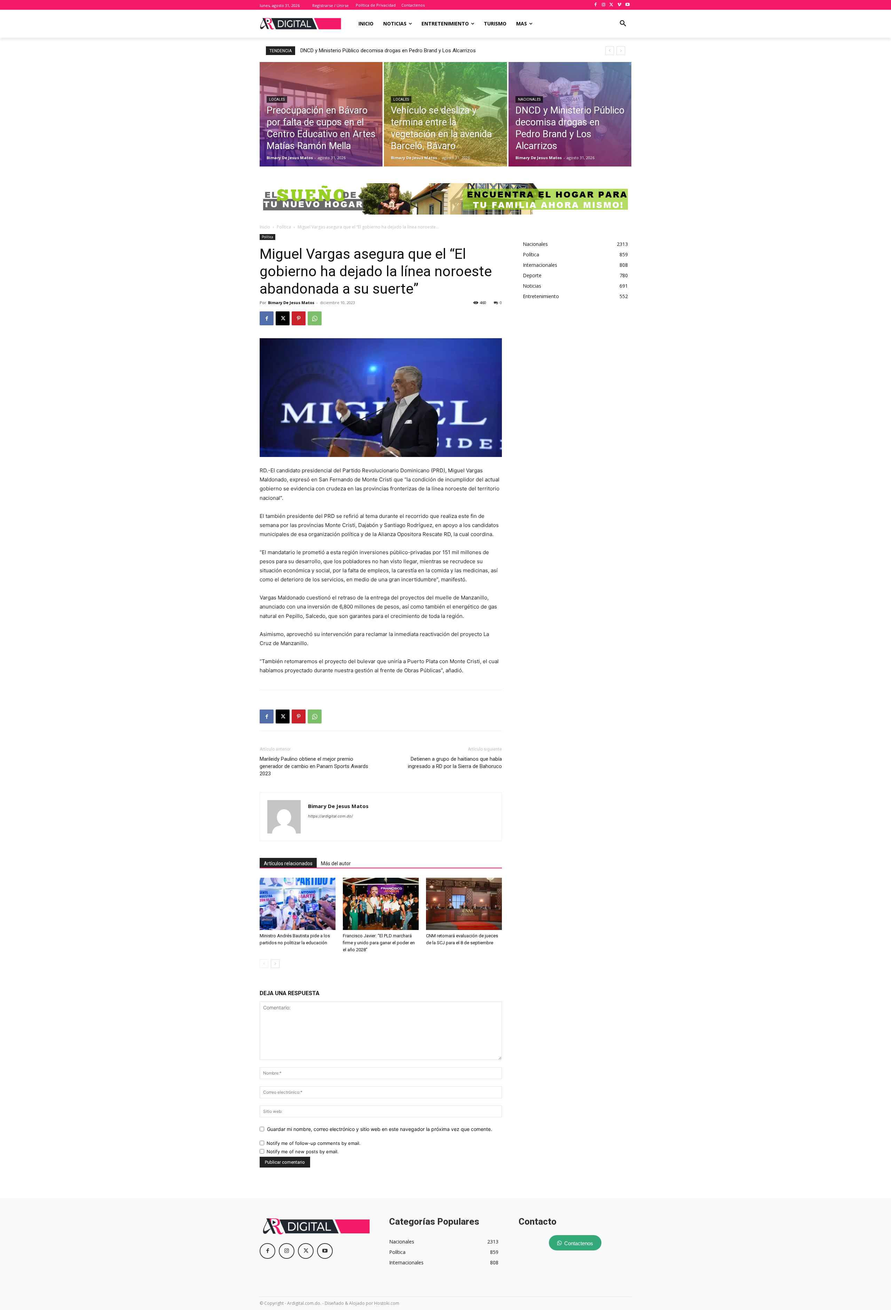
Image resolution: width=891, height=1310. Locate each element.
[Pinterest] (299, 318)
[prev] (609, 50)
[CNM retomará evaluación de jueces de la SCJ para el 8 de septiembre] (464, 904)
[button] (623, 23)
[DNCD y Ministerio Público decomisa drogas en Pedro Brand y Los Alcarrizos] (569, 114)
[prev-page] (264, 963)
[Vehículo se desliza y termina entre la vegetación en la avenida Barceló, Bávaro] (445, 114)
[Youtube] (627, 5)
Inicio (265, 227)
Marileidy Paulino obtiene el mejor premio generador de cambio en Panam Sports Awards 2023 (314, 766)
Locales (277, 99)
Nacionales (529, 99)
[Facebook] (596, 5)
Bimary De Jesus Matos (291, 302)
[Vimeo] (619, 5)
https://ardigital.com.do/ (330, 816)
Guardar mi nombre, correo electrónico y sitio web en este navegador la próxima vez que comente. (379, 1129)
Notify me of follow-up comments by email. (314, 1143)
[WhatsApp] (315, 318)
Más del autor (336, 863)
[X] (612, 5)
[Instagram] (604, 5)
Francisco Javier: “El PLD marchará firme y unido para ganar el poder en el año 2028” (379, 942)
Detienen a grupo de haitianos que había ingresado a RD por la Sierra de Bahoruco (455, 762)
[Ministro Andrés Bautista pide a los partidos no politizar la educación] (298, 904)
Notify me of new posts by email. (303, 1151)
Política (284, 227)
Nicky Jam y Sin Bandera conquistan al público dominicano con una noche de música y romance (415, 50)
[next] (620, 50)
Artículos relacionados (288, 863)
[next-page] (275, 963)
